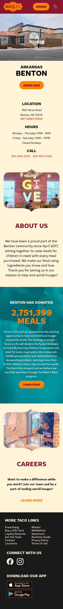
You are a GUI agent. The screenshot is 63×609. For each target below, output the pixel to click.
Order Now (31, 85)
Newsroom (38, 533)
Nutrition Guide (41, 536)
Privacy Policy (40, 540)
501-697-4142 (42, 156)
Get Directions (31, 118)
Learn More (31, 384)
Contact (10, 540)
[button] (55, 6)
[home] (17, 7)
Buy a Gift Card (14, 530)
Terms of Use (40, 543)
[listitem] (31, 37)
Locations (11, 543)
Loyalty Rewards (15, 533)
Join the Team (13, 536)
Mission (36, 527)
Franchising (12, 527)
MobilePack (39, 530)
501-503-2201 (20, 156)
